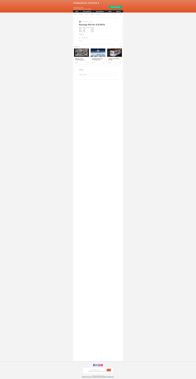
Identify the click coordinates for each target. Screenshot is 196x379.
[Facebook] (94, 365)
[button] (120, 14)
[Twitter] (97, 365)
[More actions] (116, 21)
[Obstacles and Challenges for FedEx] (114, 53)
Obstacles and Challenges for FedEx (113, 59)
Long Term (92, 14)
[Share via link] (87, 37)
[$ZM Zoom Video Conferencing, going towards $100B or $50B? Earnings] (81, 53)
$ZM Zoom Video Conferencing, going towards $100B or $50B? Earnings (80, 59)
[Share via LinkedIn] (84, 37)
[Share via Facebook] (79, 37)
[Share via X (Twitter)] (82, 37)
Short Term (87, 14)
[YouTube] (99, 365)
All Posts (75, 14)
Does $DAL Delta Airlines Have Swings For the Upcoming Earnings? (97, 59)
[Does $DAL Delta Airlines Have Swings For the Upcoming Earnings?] (98, 53)
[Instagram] (102, 365)
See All (121, 46)
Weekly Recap (98, 14)
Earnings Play (81, 14)
